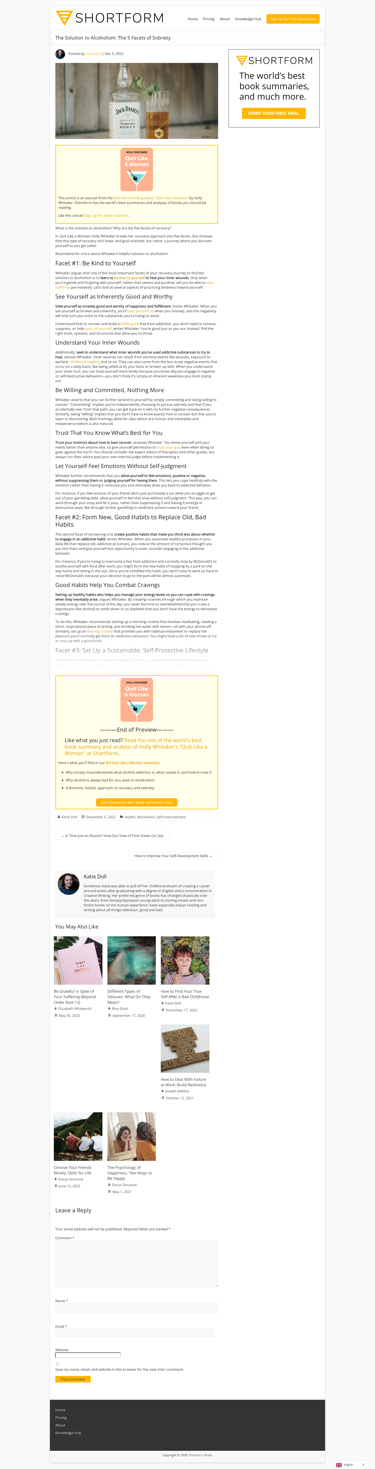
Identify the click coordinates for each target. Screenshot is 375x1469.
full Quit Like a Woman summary (132, 762)
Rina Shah (120, 1008)
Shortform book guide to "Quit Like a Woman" (151, 198)
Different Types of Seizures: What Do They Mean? (128, 997)
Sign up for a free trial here (107, 215)
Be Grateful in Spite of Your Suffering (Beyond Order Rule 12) (75, 997)
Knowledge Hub (248, 18)
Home (193, 18)
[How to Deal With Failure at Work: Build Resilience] (185, 1026)
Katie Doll (93, 53)
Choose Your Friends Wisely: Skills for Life (73, 1170)
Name (61, 1300)
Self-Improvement (171, 817)
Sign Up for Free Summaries (293, 18)
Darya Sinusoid (70, 1179)
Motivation (146, 817)
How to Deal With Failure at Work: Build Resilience (183, 1082)
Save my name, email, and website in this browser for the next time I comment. (119, 1369)
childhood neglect (84, 361)
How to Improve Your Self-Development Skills (173, 855)
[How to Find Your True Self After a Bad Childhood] (185, 938)
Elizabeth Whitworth (75, 1008)
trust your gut (168, 447)
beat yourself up (140, 311)
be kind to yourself (129, 277)
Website (62, 1349)
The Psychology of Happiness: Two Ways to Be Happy (129, 1173)
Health (130, 817)
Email (61, 1326)
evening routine (100, 631)
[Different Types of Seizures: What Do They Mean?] (131, 938)
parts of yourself (98, 328)
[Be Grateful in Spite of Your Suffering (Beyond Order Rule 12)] (78, 938)
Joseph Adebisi (177, 1091)
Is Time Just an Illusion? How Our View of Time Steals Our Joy (112, 835)
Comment (64, 1238)
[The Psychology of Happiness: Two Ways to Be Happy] (131, 1114)
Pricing (208, 18)
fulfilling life (129, 323)
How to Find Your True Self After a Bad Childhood (185, 994)
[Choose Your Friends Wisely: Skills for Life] (78, 1114)
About (225, 18)
